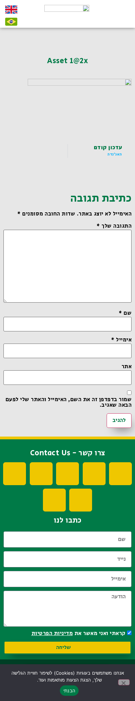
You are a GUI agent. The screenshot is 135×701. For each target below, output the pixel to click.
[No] (124, 682)
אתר (127, 367)
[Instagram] (41, 473)
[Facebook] (120, 473)
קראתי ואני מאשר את (79, 633)
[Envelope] (54, 500)
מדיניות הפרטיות (52, 633)
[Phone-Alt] (14, 473)
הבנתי (69, 690)
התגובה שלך (114, 226)
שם (125, 313)
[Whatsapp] (80, 500)
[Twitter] (67, 473)
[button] (120, 17)
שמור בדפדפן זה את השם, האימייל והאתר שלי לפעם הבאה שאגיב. (69, 402)
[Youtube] (94, 473)
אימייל (121, 340)
